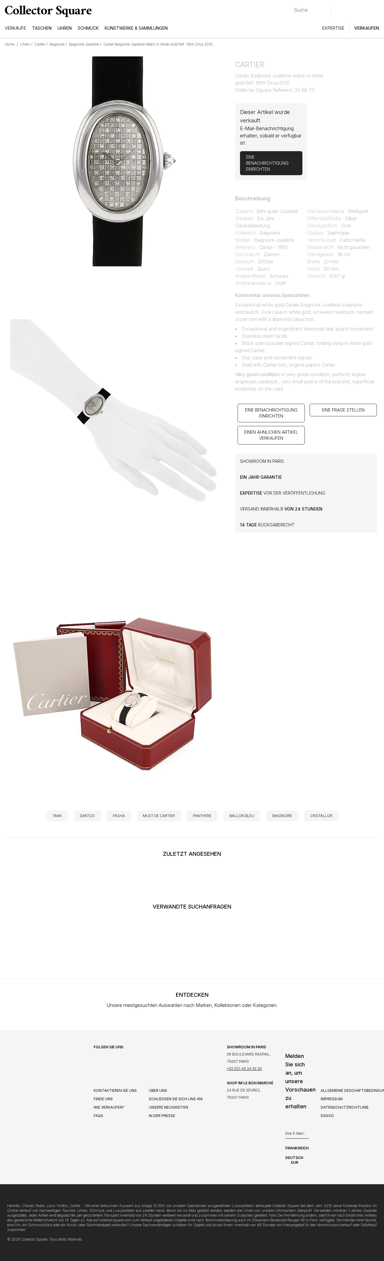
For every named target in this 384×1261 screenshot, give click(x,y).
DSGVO (327, 1115)
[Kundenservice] (339, 11)
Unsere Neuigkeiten (168, 1107)
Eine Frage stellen (343, 409)
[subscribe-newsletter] (306, 1135)
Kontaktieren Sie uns (115, 1090)
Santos (87, 815)
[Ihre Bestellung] (365, 11)
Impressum (332, 1099)
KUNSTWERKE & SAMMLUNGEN (136, 28)
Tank (57, 815)
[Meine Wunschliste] (352, 11)
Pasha (119, 815)
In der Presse (162, 1115)
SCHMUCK (88, 28)
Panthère (202, 815)
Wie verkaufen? (109, 1107)
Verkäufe (15, 28)
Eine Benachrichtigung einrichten (271, 412)
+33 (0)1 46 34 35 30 (244, 1068)
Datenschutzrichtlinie (345, 1107)
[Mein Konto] (377, 11)
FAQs (98, 1115)
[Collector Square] (47, 11)
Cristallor (321, 815)
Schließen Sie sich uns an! (176, 1099)
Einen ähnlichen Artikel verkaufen (271, 435)
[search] (288, 7)
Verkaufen (366, 28)
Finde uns (103, 1099)
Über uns (158, 1090)
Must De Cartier (159, 815)
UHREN (65, 28)
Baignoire (282, 815)
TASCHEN (42, 28)
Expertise (333, 28)
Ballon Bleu (242, 815)
